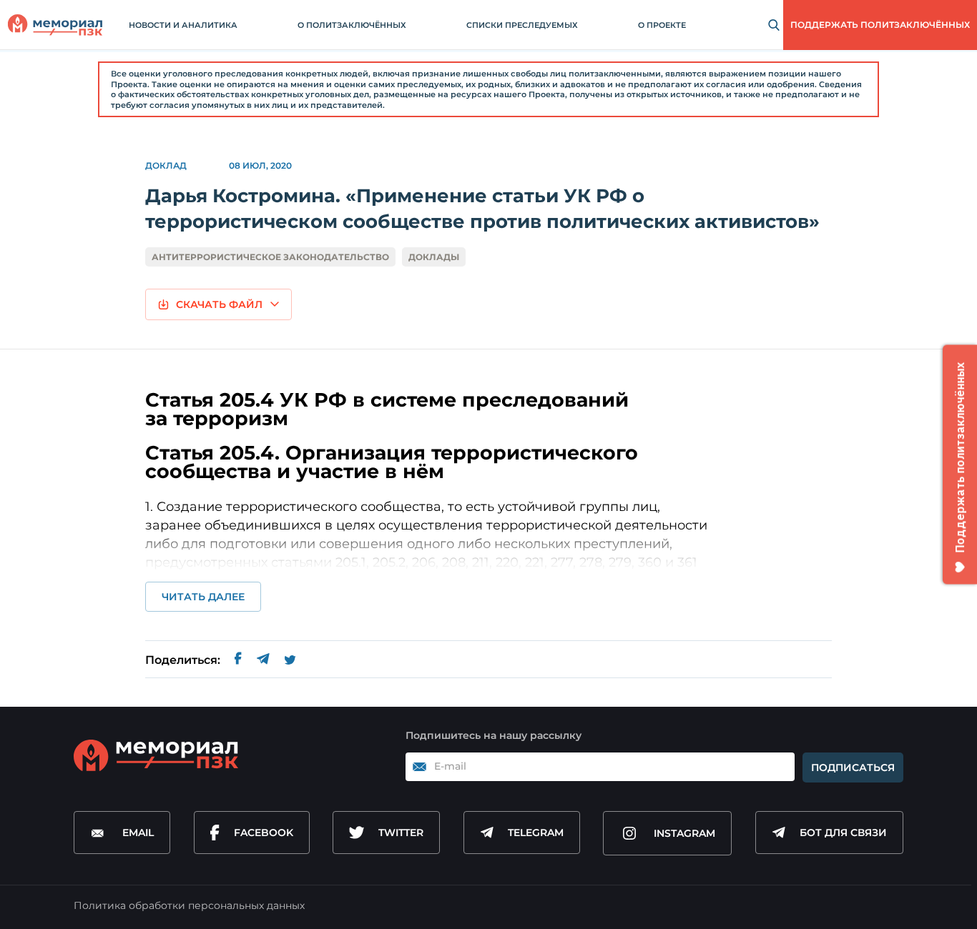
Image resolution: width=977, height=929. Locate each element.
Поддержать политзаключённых (880, 24)
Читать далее (203, 596)
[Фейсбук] (238, 660)
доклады (433, 257)
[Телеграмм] (263, 660)
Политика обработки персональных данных (189, 905)
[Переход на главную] (55, 25)
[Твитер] (290, 660)
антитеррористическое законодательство (270, 257)
